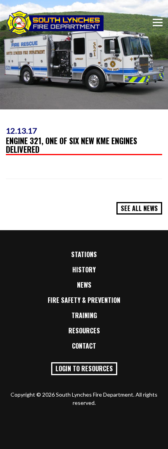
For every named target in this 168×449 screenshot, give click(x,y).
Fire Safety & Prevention (84, 300)
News (84, 285)
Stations (84, 254)
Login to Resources (84, 368)
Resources (84, 330)
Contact (84, 346)
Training (84, 315)
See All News (139, 208)
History (84, 269)
